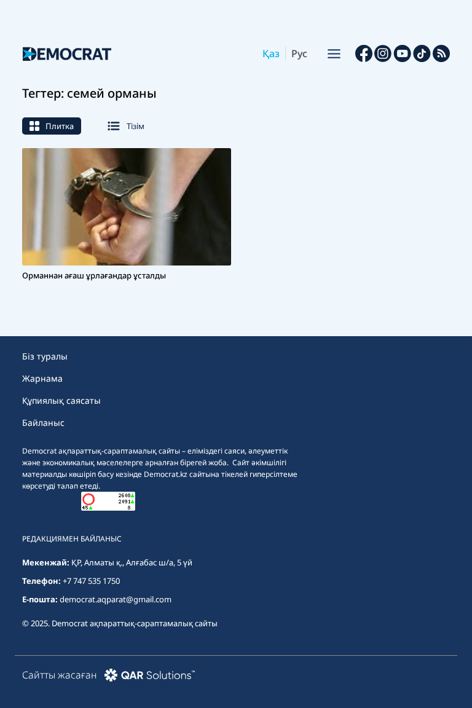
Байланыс (43, 422)
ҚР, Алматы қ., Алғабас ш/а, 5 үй (131, 562)
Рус (299, 53)
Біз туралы (45, 356)
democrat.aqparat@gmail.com (115, 599)
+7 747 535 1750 (91, 580)
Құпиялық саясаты (61, 400)
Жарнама (42, 378)
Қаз (271, 53)
